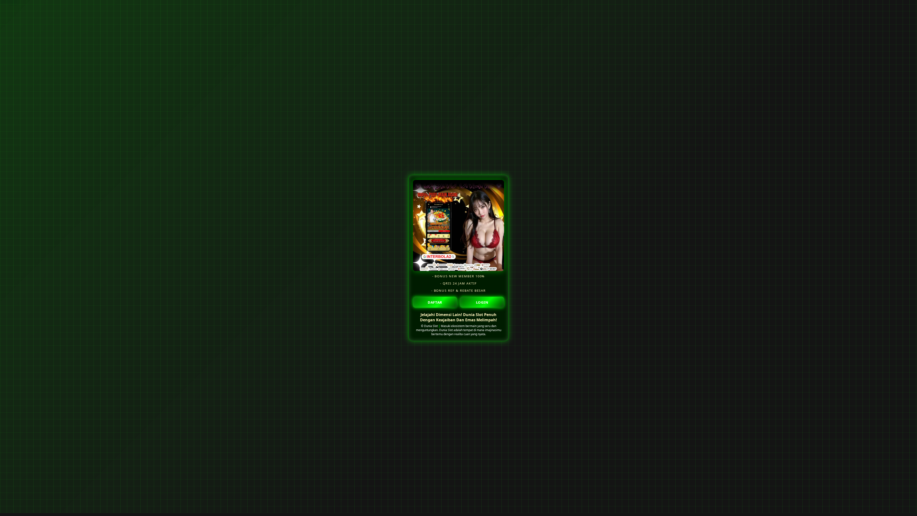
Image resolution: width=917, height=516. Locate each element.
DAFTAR (435, 302)
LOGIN (482, 302)
